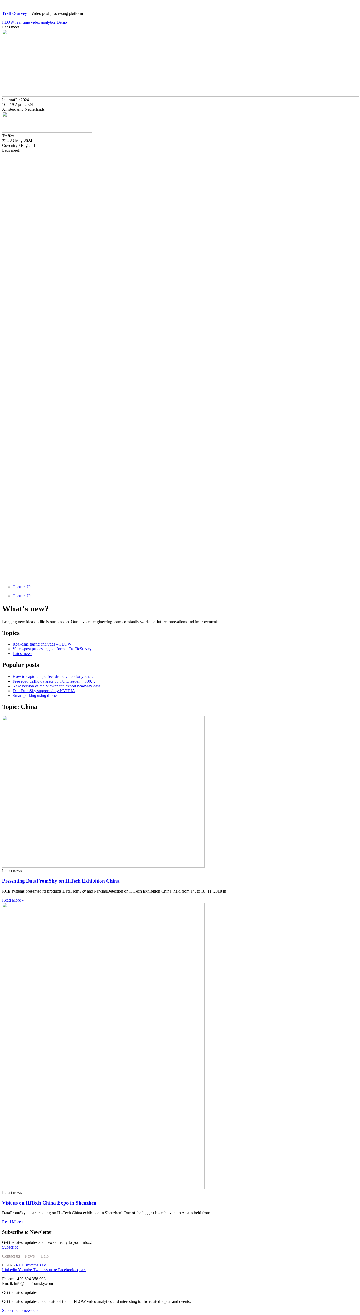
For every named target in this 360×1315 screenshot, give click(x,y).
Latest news (22, 653)
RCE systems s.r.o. (31, 1265)
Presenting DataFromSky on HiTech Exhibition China (61, 881)
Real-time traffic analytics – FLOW (42, 644)
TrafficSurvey (14, 13)
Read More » (13, 900)
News (30, 1256)
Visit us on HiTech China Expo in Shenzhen (49, 1203)
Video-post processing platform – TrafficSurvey (52, 649)
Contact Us (22, 587)
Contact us (11, 1256)
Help (45, 1256)
